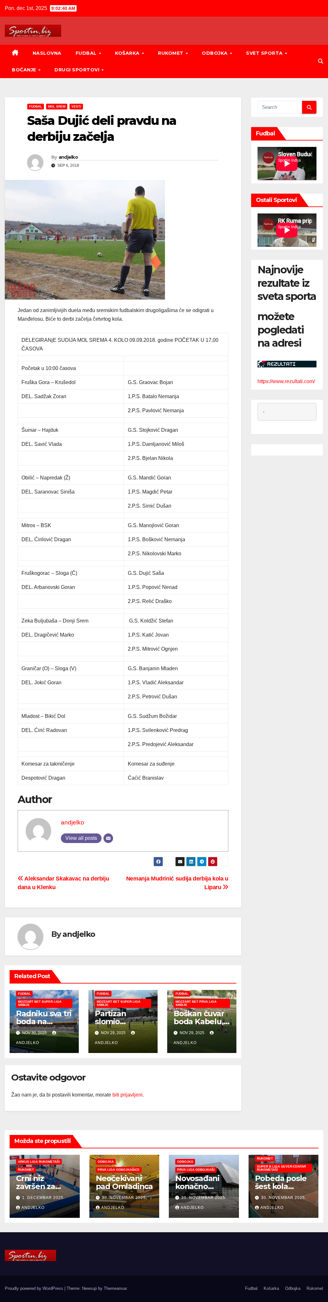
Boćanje (24, 70)
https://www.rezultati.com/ (286, 381)
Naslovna (47, 53)
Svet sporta (265, 53)
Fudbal (87, 53)
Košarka (128, 53)
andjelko (68, 157)
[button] (320, 61)
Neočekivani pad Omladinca (124, 1182)
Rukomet (171, 53)
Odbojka (215, 53)
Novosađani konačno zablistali (197, 1186)
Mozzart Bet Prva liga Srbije (196, 1003)
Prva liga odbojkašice (119, 1169)
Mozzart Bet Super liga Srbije (40, 1003)
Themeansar (115, 1288)
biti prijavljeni (127, 1094)
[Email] (108, 838)
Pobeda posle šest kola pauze (281, 1186)
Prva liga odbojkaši (196, 1169)
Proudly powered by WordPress (34, 1288)
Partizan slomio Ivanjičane (113, 1021)
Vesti (76, 106)
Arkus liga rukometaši (39, 1161)
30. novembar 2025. (124, 1197)
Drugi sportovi (77, 70)
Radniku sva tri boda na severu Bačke (43, 1021)
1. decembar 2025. (43, 1197)
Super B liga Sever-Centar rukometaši (281, 1168)
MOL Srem (56, 106)
